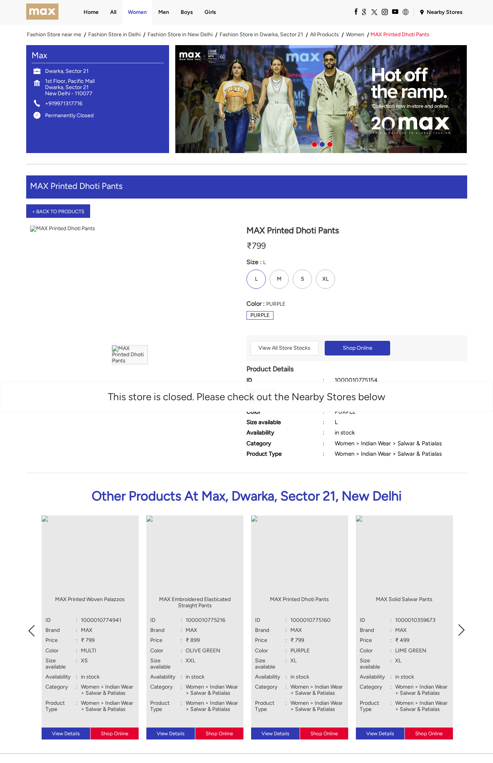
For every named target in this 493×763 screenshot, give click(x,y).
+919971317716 (63, 103)
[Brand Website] (405, 11)
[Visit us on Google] (363, 11)
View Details (66, 733)
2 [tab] (321, 143)
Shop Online (357, 348)
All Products (324, 35)
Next (461, 629)
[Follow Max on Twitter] (374, 11)
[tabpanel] (321, 99)
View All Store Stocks (284, 348)
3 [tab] (329, 143)
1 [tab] (313, 143)
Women (355, 35)
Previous (31, 629)
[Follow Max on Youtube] (394, 11)
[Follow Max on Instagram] (384, 11)
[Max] (42, 12)
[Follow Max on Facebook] (353, 11)
